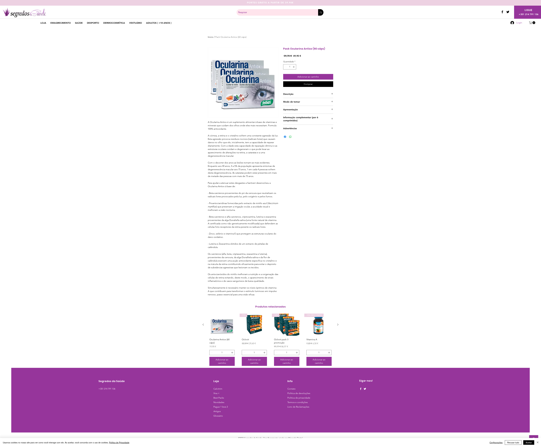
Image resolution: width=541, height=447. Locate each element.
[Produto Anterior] (203, 324)
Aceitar (529, 442)
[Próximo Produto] (338, 324)
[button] (532, 22)
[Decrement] (285, 66)
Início (210, 37)
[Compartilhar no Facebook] (285, 136)
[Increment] (294, 66)
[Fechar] (537, 442)
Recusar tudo (513, 442)
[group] (270, 340)
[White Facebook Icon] (360, 388)
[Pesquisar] (320, 12)
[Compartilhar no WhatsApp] (290, 136)
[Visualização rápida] (222, 325)
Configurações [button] (496, 442)
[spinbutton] (289, 66)
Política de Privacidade (119, 442)
